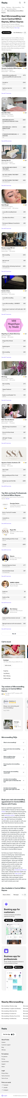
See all (14, 633)
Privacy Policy (5, 1073)
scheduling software (20, 869)
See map (16, 27)
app (5, 819)
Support (3, 1064)
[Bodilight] (13, 662)
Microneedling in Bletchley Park (9, 1011)
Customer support (6, 1044)
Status (3, 1066)
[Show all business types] (25, 894)
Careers (3, 1042)
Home (3, 7)
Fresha (3, 811)
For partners (4, 1056)
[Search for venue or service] (20, 3)
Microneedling (17, 7)
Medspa (8, 7)
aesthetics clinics (9, 815)
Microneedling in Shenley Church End (11, 1016)
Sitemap (4, 1049)
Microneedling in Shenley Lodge (9, 1006)
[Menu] (24, 3)
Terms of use (5, 1078)
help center (18, 873)
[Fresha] (4, 3)
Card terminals (5, 1061)
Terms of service (6, 1075)
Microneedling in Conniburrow (9, 1013)
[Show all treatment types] (25, 32)
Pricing (3, 1059)
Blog (3, 1047)
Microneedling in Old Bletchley (9, 1018)
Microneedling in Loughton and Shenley (11, 1008)
